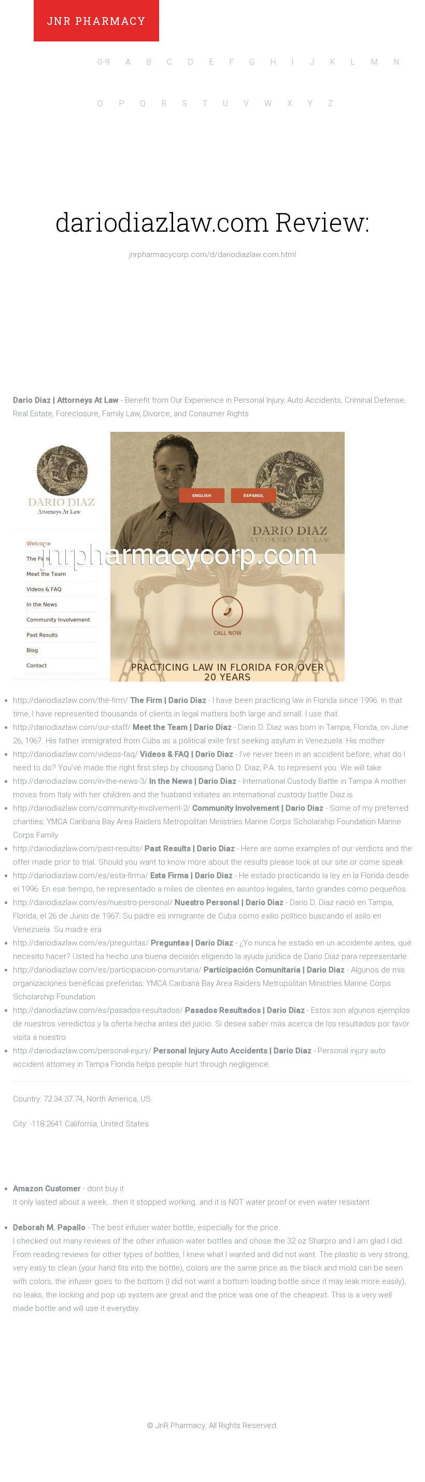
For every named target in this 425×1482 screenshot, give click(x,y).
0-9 (103, 62)
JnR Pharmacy (96, 20)
